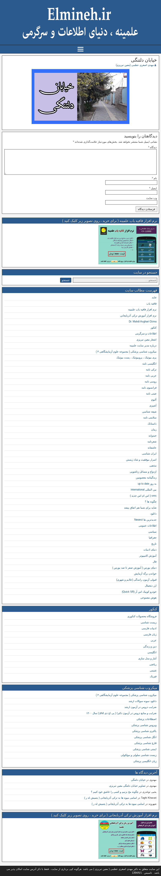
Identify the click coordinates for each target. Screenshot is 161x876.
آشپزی (152, 405)
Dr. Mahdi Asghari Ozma (142, 321)
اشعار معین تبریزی (146, 339)
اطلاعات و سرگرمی (145, 333)
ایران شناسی (149, 453)
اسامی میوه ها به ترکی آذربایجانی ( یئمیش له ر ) (110, 797)
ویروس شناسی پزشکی (143, 725)
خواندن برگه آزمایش (145, 573)
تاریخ (153, 543)
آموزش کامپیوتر (147, 555)
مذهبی (152, 465)
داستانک (152, 423)
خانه (154, 297)
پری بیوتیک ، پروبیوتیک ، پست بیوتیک (136, 357)
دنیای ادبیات (150, 549)
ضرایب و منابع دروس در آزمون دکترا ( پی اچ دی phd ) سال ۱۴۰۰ (121, 713)
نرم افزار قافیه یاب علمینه (142, 309)
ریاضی (152, 664)
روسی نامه (150, 381)
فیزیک (153, 676)
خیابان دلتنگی (144, 60)
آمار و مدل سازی (147, 658)
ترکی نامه (151, 369)
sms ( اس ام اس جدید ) (143, 495)
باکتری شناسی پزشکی (144, 731)
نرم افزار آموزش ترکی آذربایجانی (138, 315)
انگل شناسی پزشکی (145, 737)
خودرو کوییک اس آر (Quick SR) (139, 591)
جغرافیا (152, 537)
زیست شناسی (148, 622)
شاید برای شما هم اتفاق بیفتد (140, 507)
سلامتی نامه (149, 417)
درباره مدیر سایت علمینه (143, 345)
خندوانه (152, 435)
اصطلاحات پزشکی (146, 719)
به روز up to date (147, 483)
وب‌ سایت (151, 198)
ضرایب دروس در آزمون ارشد (140, 707)
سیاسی (152, 531)
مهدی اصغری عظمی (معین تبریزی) (135, 65)
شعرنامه (151, 441)
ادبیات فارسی (149, 628)
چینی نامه (151, 393)
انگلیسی (151, 652)
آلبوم (153, 399)
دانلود (153, 513)
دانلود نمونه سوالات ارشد (142, 701)
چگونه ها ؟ (150, 501)
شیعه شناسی (149, 411)
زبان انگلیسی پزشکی (144, 761)
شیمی (153, 670)
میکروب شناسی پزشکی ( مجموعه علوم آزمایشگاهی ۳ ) (126, 351)
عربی (153, 640)
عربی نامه (150, 375)
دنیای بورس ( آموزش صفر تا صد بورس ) (134, 567)
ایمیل (153, 188)
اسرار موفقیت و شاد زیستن (141, 459)
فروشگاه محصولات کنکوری (141, 616)
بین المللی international (143, 489)
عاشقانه (152, 447)
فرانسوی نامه (149, 387)
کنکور (153, 327)
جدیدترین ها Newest (145, 519)
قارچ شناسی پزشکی (145, 743)
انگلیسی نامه (149, 363)
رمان (153, 429)
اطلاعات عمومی (147, 525)
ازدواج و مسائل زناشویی (143, 471)
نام (154, 178)
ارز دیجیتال (150, 585)
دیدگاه (152, 147)
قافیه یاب (151, 303)
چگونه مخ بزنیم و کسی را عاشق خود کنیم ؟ (114, 791)
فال (154, 561)
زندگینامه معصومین (146, 477)
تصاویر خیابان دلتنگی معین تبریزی (127, 785)
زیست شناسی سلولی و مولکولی (138, 755)
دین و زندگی (149, 646)
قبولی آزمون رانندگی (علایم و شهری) (136, 579)
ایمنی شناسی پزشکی (144, 749)
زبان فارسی (150, 634)
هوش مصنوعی (148, 597)
